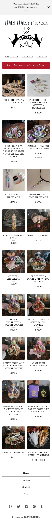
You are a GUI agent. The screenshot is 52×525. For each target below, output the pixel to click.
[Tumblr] (41, 506)
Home (26, 473)
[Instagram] (11, 506)
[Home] (26, 33)
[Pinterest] (34, 506)
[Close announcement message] (48, 7)
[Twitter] (19, 506)
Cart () (42, 56)
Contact (27, 56)
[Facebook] (26, 506)
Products (11, 56)
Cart (26, 494)
